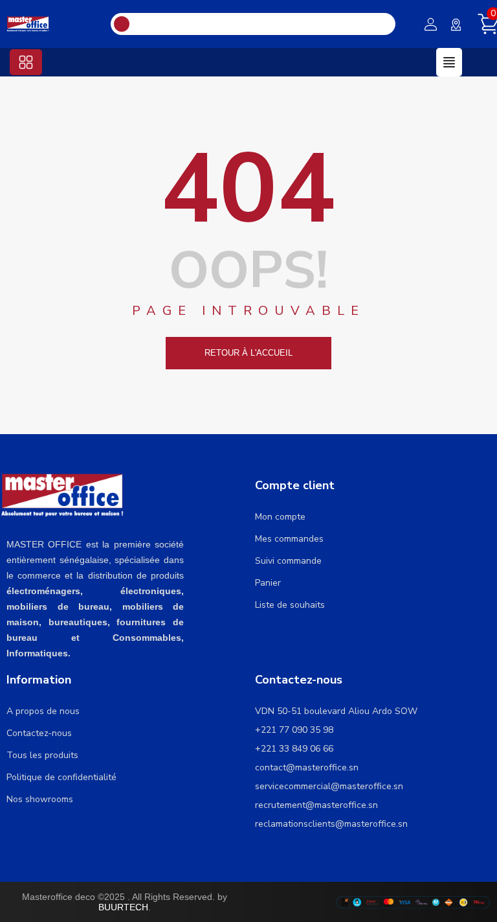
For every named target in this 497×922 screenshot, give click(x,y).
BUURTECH (123, 907)
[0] (482, 24)
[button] (26, 62)
